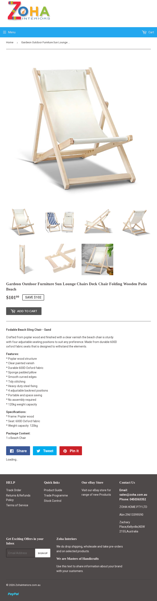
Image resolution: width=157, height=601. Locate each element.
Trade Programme (56, 495)
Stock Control (52, 500)
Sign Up (43, 553)
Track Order (13, 490)
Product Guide (53, 490)
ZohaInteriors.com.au (27, 585)
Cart (151, 32)
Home (9, 42)
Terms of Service (17, 505)
